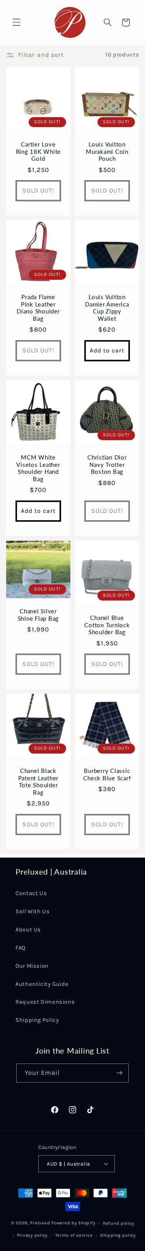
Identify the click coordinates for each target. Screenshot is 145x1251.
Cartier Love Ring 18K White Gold (38, 151)
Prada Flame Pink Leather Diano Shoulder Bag (38, 307)
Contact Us (31, 893)
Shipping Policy (37, 1020)
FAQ (20, 948)
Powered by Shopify (73, 1223)
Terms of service (74, 1235)
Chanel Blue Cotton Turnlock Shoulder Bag (107, 625)
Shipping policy (118, 1235)
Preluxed (40, 1223)
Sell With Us (32, 911)
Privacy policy (32, 1235)
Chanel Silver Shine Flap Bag (38, 615)
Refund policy (118, 1223)
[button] (16, 22)
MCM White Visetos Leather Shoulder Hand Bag (38, 468)
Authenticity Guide (41, 984)
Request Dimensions (45, 1002)
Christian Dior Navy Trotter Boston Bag (107, 464)
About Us (28, 929)
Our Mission (32, 966)
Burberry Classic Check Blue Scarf (107, 774)
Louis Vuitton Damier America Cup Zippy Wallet (107, 307)
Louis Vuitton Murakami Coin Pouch (107, 151)
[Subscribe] (119, 1073)
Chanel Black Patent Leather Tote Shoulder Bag (38, 781)
